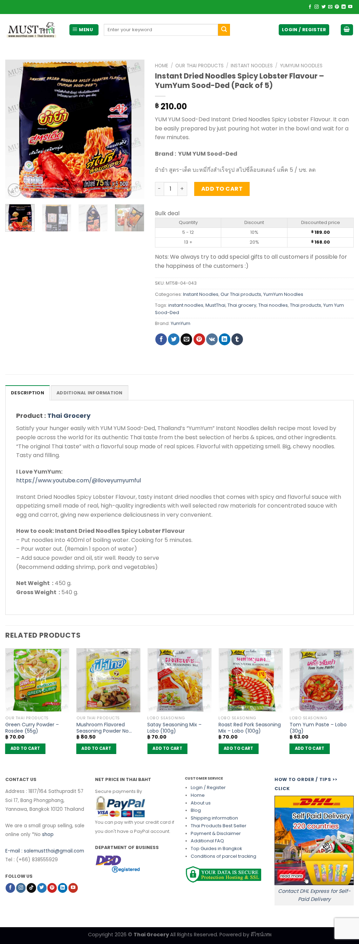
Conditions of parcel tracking (223, 856)
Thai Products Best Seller (218, 826)
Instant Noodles (252, 65)
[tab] (27, 392)
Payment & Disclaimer (216, 833)
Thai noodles (273, 305)
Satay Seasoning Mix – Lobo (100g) (174, 727)
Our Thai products (199, 65)
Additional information (89, 393)
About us (201, 803)
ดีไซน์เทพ (261, 934)
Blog (196, 810)
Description (27, 393)
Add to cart (222, 189)
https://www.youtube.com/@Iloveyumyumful (78, 480)
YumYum (180, 323)
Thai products (305, 305)
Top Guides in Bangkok (216, 848)
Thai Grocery (68, 415)
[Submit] (224, 30)
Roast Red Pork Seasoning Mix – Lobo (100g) (249, 727)
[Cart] (347, 30)
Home (161, 65)
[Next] (133, 129)
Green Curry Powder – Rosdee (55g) (32, 727)
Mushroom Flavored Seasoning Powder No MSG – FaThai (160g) (102, 727)
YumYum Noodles (301, 65)
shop (48, 834)
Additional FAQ (207, 841)
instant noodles (185, 305)
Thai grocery (242, 305)
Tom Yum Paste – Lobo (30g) (318, 727)
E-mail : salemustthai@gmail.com (44, 851)
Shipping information (214, 818)
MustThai (215, 305)
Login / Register (208, 787)
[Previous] (17, 129)
